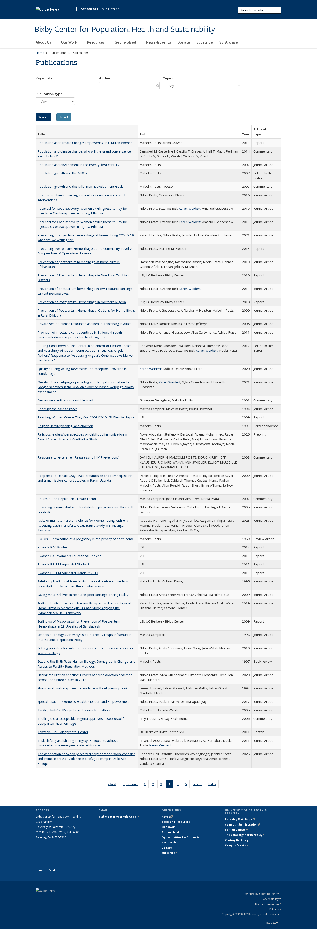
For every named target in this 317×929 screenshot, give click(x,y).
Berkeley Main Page (240, 819)
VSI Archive (228, 42)
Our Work (69, 42)
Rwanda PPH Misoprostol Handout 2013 (68, 573)
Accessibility (272, 899)
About (167, 816)
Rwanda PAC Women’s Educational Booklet (69, 556)
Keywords (44, 78)
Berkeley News (236, 830)
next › (198, 785)
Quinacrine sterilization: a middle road (65, 400)
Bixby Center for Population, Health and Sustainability (125, 29)
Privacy (275, 909)
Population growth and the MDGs (62, 173)
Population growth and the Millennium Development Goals (81, 186)
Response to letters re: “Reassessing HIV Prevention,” (78, 457)
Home (40, 53)
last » (213, 785)
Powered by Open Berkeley (262, 894)
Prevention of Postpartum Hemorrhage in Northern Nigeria (82, 302)
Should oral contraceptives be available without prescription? (82, 688)
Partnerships (171, 842)
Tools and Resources (176, 822)
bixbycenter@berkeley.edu (119, 816)
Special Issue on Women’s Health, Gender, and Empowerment (84, 701)
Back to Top (273, 923)
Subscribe (204, 42)
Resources (96, 42)
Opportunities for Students (180, 837)
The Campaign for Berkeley (245, 835)
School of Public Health (100, 8)
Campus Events (236, 845)
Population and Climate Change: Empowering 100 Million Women (85, 143)
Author (105, 78)
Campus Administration (242, 824)
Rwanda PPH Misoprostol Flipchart (63, 564)
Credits (53, 870)
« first (113, 785)
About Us (44, 42)
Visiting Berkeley (238, 840)
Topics (168, 78)
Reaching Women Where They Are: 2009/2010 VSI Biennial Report (87, 417)
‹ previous (131, 785)
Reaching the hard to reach (57, 409)
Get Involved (126, 42)
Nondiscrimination (268, 904)
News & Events (158, 42)
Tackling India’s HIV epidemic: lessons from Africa (74, 710)
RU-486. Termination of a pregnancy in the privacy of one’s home (86, 539)
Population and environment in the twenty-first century (78, 164)
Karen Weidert (190, 208)
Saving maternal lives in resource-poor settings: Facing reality (83, 594)
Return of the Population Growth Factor (67, 499)
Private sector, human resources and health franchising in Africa (84, 324)
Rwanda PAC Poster (52, 547)
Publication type (49, 94)
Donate (183, 42)
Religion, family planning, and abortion (65, 426)
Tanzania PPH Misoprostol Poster (63, 732)
